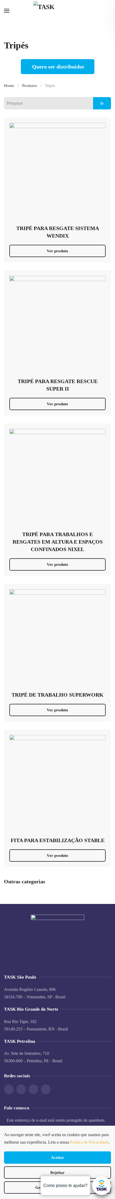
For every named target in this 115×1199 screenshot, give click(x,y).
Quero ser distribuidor (58, 67)
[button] (6, 10)
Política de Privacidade (89, 1142)
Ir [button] (102, 103)
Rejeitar (57, 1172)
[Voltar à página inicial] (57, 10)
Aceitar (57, 1157)
